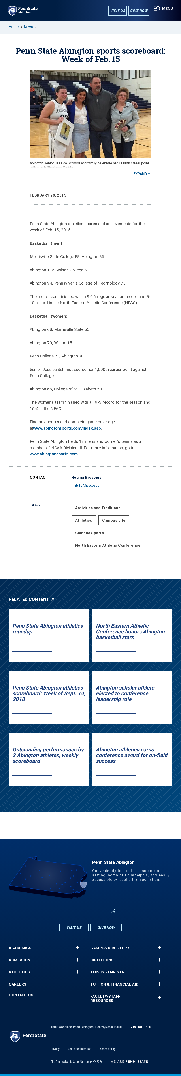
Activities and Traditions (98, 508)
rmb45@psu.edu (86, 485)
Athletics (83, 520)
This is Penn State (109, 972)
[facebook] (80, 910)
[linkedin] (91, 910)
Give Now (138, 11)
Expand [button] (140, 174)
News (28, 27)
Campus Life (114, 520)
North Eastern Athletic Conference (108, 545)
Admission (19, 960)
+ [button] (77, 947)
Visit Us (117, 11)
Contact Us (21, 995)
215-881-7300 (141, 1027)
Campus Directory (109, 948)
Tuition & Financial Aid (114, 984)
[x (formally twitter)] (113, 910)
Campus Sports (89, 533)
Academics (20, 948)
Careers (17, 984)
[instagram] (68, 910)
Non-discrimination (79, 1049)
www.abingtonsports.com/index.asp (67, 428)
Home (14, 27)
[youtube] (103, 910)
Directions (102, 960)
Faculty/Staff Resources (105, 998)
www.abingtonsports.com (54, 453)
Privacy (55, 1049)
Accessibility (107, 1049)
